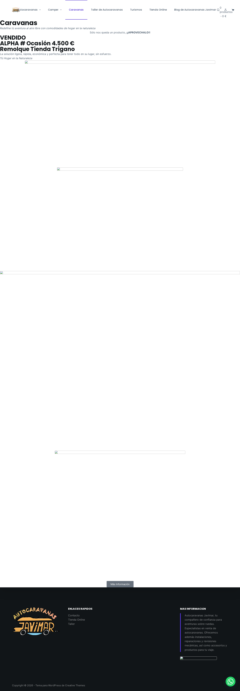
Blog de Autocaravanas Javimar (195, 9)
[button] (230, 681)
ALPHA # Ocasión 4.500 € (37, 43)
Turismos (136, 9)
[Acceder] (225, 10)
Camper (53, 9)
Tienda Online (158, 9)
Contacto (74, 615)
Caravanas (76, 9)
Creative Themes (75, 685)
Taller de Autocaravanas (107, 9)
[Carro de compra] (233, 10)
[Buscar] (218, 10)
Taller (71, 623)
